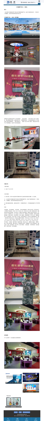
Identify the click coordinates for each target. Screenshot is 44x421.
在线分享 (15, 412)
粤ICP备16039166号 (26, 412)
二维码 (20, 412)
